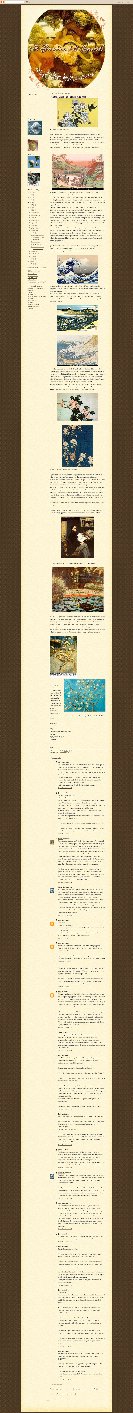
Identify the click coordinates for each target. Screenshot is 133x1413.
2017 (31, 195)
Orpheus (30, 302)
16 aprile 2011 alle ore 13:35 (65, 1346)
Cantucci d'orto (35, 242)
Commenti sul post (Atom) (66, 1394)
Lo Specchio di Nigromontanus (37, 296)
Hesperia (61, 887)
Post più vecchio (99, 1389)
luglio (33, 225)
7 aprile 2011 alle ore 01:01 (65, 1050)
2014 (31, 202)
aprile (33, 233)
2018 (31, 192)
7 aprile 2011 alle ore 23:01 (65, 1198)
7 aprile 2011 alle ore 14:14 (65, 1145)
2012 (31, 207)
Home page (77, 1389)
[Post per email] (70, 751)
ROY (60, 762)
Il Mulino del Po (36, 244)
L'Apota (30, 292)
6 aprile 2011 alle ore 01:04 (65, 915)
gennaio (34, 256)
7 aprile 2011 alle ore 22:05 (65, 1168)
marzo (33, 251)
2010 (31, 259)
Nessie (60, 838)
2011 (31, 210)
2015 (31, 200)
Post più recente (55, 1389)
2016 (31, 197)
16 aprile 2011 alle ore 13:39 (65, 1379)
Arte (57, 752)
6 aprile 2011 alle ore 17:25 (65, 938)
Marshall (30, 298)
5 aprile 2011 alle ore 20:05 (65, 788)
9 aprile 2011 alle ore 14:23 (65, 1242)
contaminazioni (64, 752)
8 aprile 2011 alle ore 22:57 (65, 1229)
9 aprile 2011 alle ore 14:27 (65, 1285)
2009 (31, 261)
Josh (59, 920)
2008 (31, 264)
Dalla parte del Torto (34, 272)
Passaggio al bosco (33, 304)
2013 (31, 205)
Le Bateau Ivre (32, 294)
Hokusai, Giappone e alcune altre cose (37, 248)
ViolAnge (30, 308)
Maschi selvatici (32, 300)
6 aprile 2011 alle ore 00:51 (65, 882)
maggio (33, 230)
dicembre (34, 213)
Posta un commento (57, 1384)
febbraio (34, 254)
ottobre (33, 217)
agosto (33, 223)
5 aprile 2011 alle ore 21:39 (65, 834)
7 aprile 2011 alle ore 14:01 (65, 1109)
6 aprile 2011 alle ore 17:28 (65, 986)
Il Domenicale (32, 280)
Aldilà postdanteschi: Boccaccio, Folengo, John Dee (38, 237)
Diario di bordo (32, 274)
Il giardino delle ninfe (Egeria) (37, 282)
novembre (34, 215)
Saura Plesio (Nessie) (34, 306)
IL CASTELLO (32, 278)
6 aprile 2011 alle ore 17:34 (65, 1027)
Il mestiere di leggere (34, 284)
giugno (33, 228)
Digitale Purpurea (33, 276)
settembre (34, 220)
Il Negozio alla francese (35, 286)
